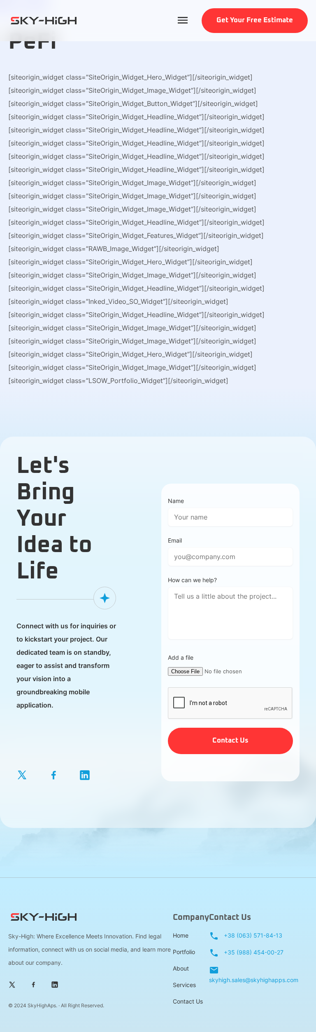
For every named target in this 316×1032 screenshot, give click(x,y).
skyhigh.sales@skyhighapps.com (253, 979)
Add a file (180, 657)
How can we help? (192, 579)
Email (175, 540)
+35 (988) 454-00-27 (252, 952)
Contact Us (188, 1001)
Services (184, 984)
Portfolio (184, 951)
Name (176, 500)
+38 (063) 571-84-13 (252, 935)
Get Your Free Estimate (254, 20)
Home (180, 935)
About (181, 968)
